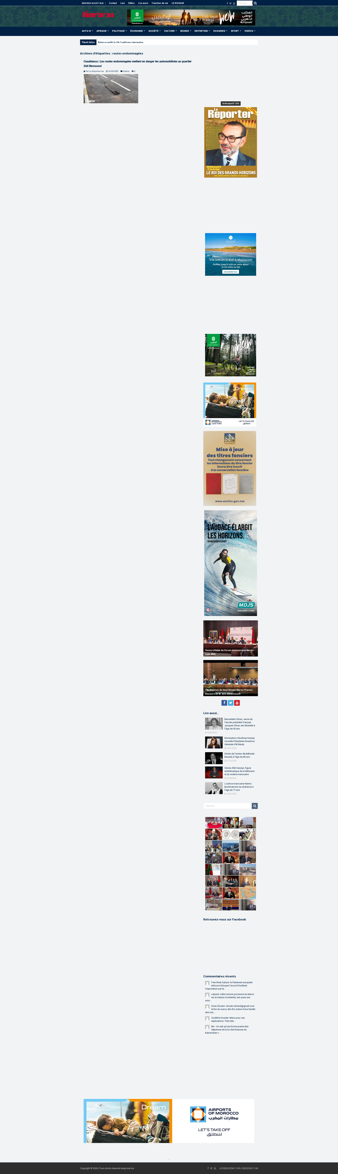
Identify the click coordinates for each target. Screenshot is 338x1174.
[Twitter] (230, 3)
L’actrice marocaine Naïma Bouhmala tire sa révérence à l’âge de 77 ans (239, 786)
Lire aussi (143, 3)
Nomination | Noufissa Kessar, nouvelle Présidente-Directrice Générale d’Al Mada (239, 741)
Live (122, 3)
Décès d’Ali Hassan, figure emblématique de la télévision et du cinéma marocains (239, 771)
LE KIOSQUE (178, 3)
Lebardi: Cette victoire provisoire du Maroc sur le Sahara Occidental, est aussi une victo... (229, 997)
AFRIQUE (101, 31)
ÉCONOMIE (136, 31)
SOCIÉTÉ (153, 31)
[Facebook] (227, 3)
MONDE (184, 31)
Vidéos (126, 71)
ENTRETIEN (201, 31)
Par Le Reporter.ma (95, 71)
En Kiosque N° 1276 (231, 103)
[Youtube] (234, 3)
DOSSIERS (219, 31)
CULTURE (169, 31)
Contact (113, 3)
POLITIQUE (118, 31)
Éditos (131, 3)
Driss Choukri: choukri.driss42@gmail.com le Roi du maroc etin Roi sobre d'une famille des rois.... (230, 1009)
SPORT (235, 31)
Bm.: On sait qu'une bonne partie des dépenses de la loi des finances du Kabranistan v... (226, 1029)
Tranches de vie (160, 3)
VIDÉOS (249, 31)
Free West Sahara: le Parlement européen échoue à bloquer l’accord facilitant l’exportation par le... (229, 985)
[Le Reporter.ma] (98, 14)
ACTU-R (86, 31)
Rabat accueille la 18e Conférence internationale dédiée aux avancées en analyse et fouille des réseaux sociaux (152, 42)
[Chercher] (255, 3)
